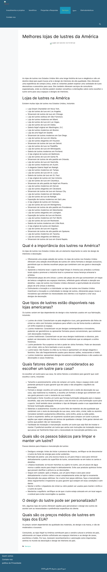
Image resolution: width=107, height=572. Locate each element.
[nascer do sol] (6, 3)
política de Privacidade (11, 563)
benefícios (33, 10)
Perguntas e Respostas (49, 10)
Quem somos (7, 556)
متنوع (74, 10)
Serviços (65, 10)
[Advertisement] (62, 62)
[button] (100, 24)
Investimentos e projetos (15, 10)
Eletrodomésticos (87, 10)
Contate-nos (11, 17)
